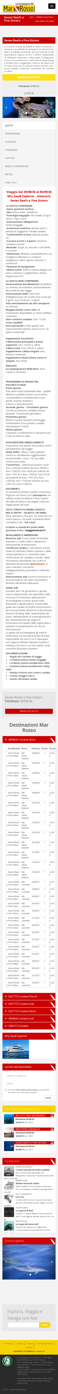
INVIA (48, 1097)
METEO (9, 174)
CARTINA (10, 158)
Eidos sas (22, 1389)
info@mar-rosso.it (34, 1351)
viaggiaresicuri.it (35, 530)
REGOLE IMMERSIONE (17, 166)
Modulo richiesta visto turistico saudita (30, 672)
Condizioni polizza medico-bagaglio (28, 659)
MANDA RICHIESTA (29, 711)
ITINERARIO (11, 149)
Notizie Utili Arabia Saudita (23, 678)
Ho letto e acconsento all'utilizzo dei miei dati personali (28, 1091)
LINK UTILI (10, 182)
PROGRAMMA (12, 133)
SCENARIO (10, 141)
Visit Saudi (29, 522)
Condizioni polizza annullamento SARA (30, 662)
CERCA (44, 1324)
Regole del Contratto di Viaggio (26, 656)
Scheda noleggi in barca (22, 675)
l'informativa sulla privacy (26, 1090)
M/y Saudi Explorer (16, 1036)
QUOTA (9, 125)
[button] (6, 107)
